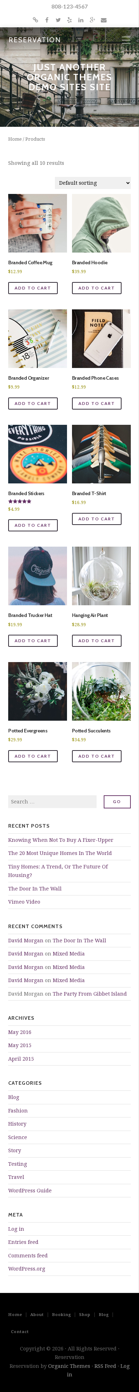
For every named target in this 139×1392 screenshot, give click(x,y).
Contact (20, 1331)
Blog (13, 1097)
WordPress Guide (30, 1190)
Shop (85, 1314)
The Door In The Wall (35, 889)
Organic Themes (69, 1366)
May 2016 (19, 1032)
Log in (16, 1229)
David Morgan (25, 940)
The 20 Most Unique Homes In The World (60, 853)
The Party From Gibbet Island (90, 994)
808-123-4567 (69, 6)
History (17, 1124)
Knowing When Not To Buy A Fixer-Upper (60, 840)
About (37, 1314)
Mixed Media (69, 954)
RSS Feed (105, 1366)
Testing (17, 1164)
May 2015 (19, 1045)
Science (17, 1137)
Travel (16, 1177)
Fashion (18, 1111)
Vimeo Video (24, 902)
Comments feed (28, 1255)
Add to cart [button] (33, 288)
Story (14, 1150)
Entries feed (23, 1242)
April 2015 (21, 1059)
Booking (61, 1314)
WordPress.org (26, 1269)
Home (15, 139)
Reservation (35, 40)
